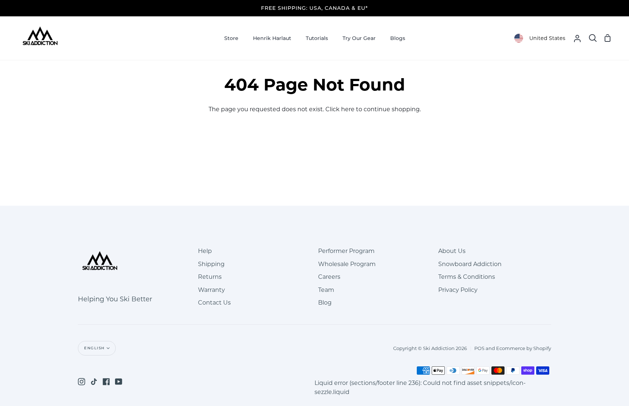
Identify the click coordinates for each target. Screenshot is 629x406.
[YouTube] (118, 381)
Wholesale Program (347, 264)
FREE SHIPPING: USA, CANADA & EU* (314, 8)
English (94, 348)
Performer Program (346, 251)
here (348, 109)
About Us (452, 251)
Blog (325, 302)
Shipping (211, 264)
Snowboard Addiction (470, 264)
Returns (210, 276)
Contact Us (214, 302)
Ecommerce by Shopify (523, 348)
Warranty (211, 289)
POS (479, 348)
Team (326, 289)
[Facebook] (106, 381)
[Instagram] (81, 381)
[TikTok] (94, 381)
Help (205, 251)
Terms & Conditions (466, 276)
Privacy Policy (458, 289)
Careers (329, 276)
